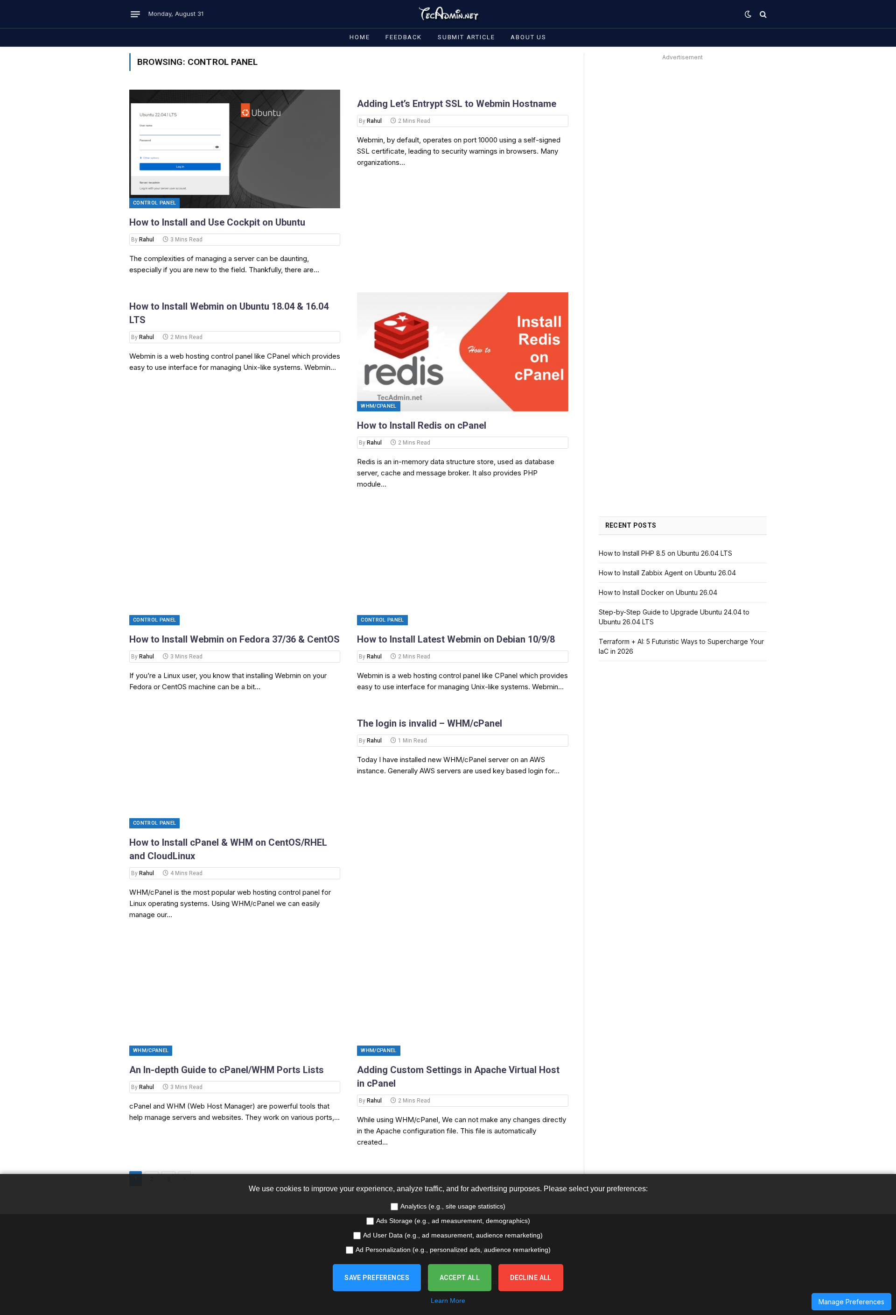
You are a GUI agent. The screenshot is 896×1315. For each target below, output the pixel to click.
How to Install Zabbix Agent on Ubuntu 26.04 (667, 573)
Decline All (531, 1277)
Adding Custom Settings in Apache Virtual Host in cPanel (458, 1076)
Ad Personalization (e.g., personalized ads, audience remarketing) (453, 1249)
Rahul (146, 239)
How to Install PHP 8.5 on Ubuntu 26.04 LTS (665, 553)
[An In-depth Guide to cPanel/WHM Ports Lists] (234, 996)
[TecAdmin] (448, 14)
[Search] (762, 14)
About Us (528, 37)
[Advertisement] (683, 129)
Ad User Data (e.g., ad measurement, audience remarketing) (453, 1235)
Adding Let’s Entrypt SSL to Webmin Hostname (456, 103)
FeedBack (403, 37)
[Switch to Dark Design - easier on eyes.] (748, 14)
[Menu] (135, 14)
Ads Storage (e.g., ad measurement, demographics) (453, 1220)
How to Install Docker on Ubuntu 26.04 (658, 592)
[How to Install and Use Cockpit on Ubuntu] (234, 149)
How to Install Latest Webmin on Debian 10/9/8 (456, 639)
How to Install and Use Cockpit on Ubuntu (217, 222)
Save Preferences (376, 1277)
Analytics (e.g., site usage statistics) (452, 1206)
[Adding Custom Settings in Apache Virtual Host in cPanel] (462, 996)
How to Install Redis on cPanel (421, 425)
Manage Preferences (851, 1302)
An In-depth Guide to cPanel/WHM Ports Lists (226, 1069)
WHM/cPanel (378, 406)
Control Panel (154, 203)
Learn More (448, 1300)
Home (360, 37)
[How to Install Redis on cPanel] (462, 351)
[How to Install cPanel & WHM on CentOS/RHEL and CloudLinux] (234, 768)
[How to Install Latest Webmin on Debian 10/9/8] (462, 566)
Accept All (460, 1277)
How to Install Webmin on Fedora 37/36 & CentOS (234, 639)
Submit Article (466, 37)
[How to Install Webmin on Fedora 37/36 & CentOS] (234, 566)
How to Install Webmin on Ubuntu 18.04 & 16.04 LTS (229, 313)
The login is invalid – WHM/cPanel (429, 723)
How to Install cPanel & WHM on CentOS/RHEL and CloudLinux (228, 849)
